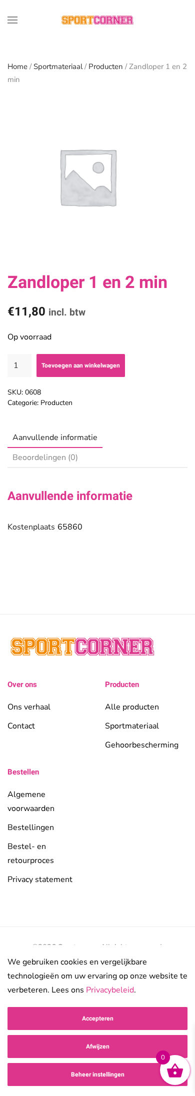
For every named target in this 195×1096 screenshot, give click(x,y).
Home (18, 67)
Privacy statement (40, 879)
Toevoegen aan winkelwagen (81, 365)
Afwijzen (98, 1046)
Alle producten (132, 707)
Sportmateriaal (58, 67)
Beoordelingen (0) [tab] (45, 457)
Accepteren (98, 1018)
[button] (13, 20)
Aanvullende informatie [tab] (55, 437)
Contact (21, 726)
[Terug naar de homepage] (97, 20)
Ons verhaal (29, 707)
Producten (105, 67)
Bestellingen (31, 827)
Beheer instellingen (97, 1074)
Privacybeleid (110, 990)
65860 (70, 527)
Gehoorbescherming (141, 745)
